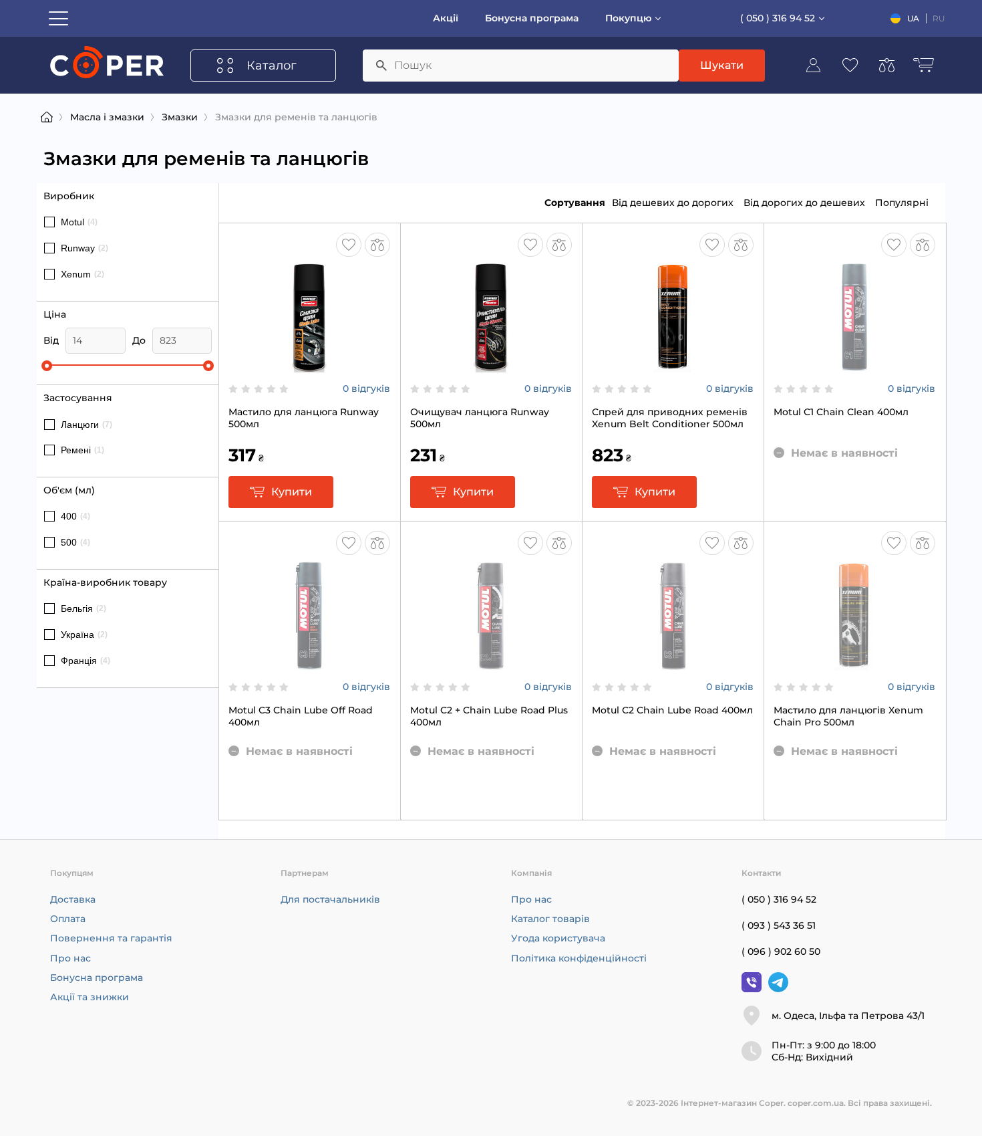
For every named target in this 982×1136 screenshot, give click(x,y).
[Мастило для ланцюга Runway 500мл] (309, 366)
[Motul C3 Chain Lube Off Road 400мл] (309, 664)
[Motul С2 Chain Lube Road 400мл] (673, 664)
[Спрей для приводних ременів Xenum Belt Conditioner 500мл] (673, 366)
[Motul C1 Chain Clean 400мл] (854, 366)
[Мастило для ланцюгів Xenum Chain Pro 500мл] (854, 664)
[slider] (46, 365)
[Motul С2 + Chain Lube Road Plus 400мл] (491, 664)
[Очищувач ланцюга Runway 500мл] (491, 366)
